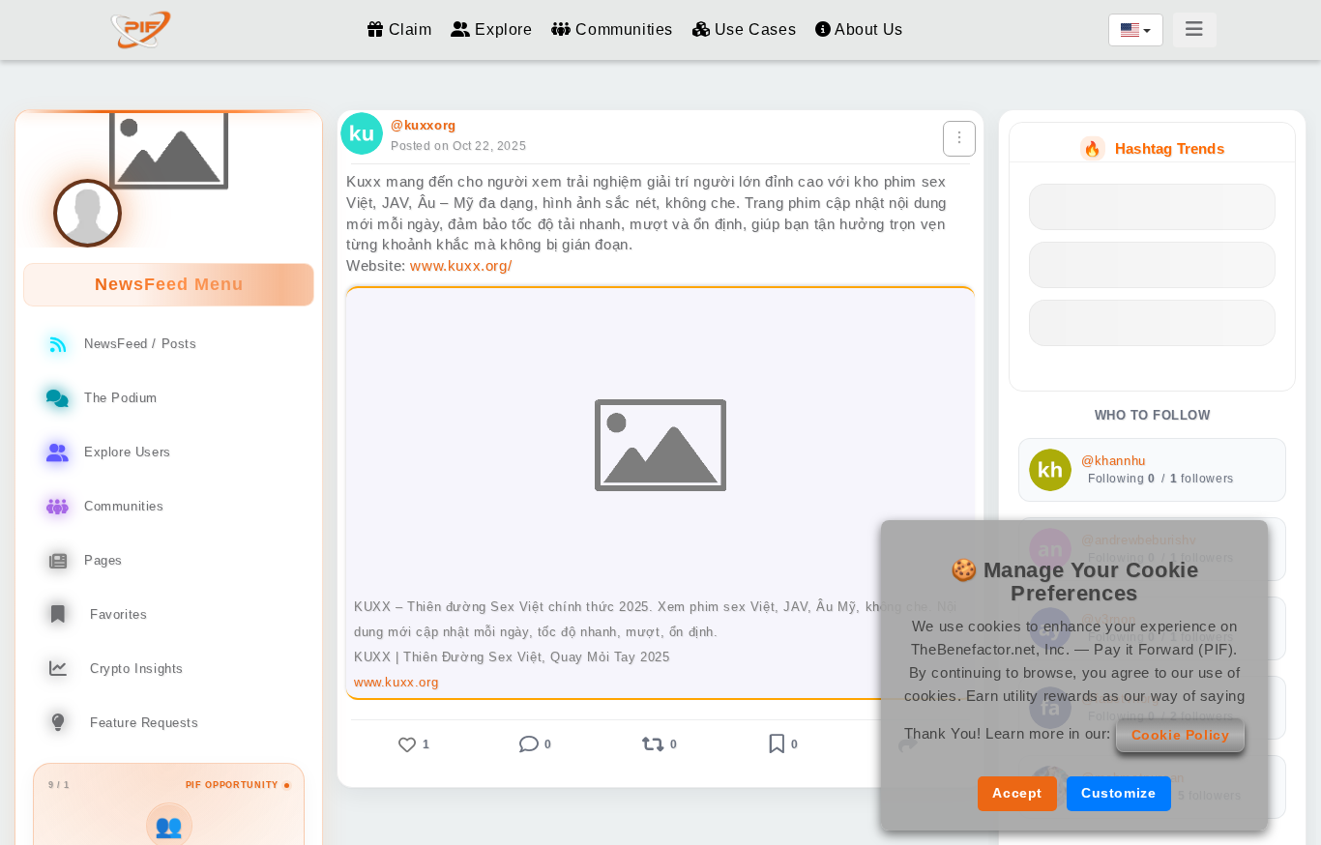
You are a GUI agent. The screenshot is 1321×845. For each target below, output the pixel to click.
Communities (624, 29)
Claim (410, 29)
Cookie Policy (1180, 735)
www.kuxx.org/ (461, 265)
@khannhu (1113, 461)
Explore (504, 29)
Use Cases (755, 29)
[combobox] (1135, 30)
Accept (1017, 793)
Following (1122, 478)
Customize (1118, 793)
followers (1202, 478)
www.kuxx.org (396, 682)
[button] (412, 744)
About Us (866, 29)
